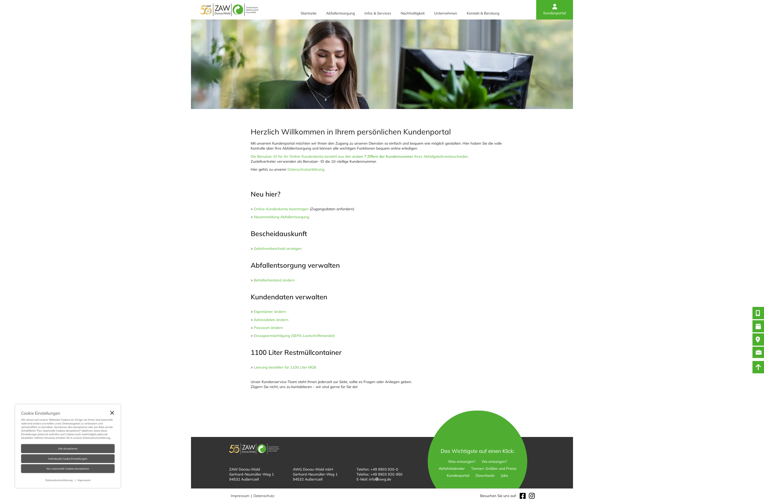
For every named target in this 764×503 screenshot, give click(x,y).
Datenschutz (263, 495)
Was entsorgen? (461, 461)
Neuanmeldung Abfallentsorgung (281, 217)
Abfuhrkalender (452, 468)
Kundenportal (554, 13)
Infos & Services (377, 13)
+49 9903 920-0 (384, 469)
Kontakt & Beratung (483, 13)
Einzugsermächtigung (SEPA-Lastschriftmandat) (294, 335)
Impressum (240, 495)
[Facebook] (523, 495)
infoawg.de (380, 479)
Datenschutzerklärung (305, 169)
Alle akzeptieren (68, 448)
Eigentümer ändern (270, 311)
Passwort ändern (268, 327)
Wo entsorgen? (494, 461)
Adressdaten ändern (271, 319)
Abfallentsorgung (340, 13)
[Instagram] (532, 495)
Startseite (309, 13)
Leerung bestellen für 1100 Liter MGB (285, 367)
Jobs (504, 475)
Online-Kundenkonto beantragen (281, 209)
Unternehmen (445, 13)
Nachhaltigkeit (413, 13)
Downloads (485, 475)
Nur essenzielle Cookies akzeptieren (68, 468)
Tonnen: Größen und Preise (493, 468)
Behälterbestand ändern (274, 280)
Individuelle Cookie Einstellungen (67, 458)
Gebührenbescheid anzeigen (278, 248)
